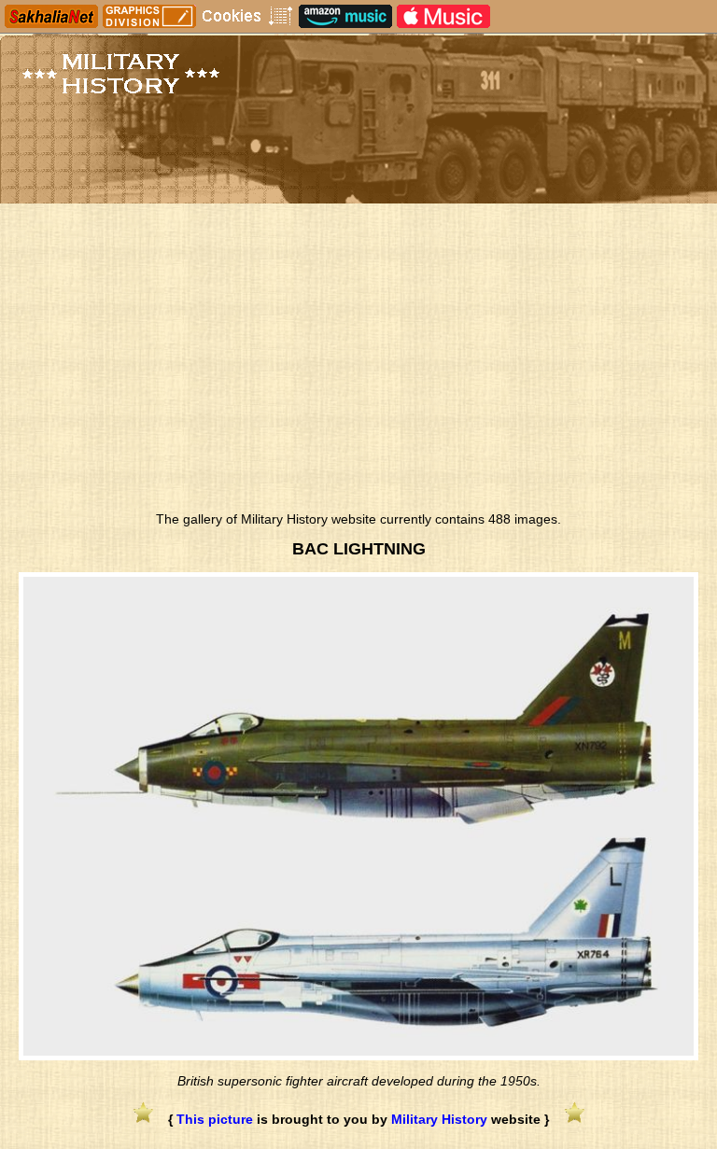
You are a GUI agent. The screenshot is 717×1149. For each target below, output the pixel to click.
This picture (214, 1119)
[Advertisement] (358, 362)
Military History (439, 1119)
